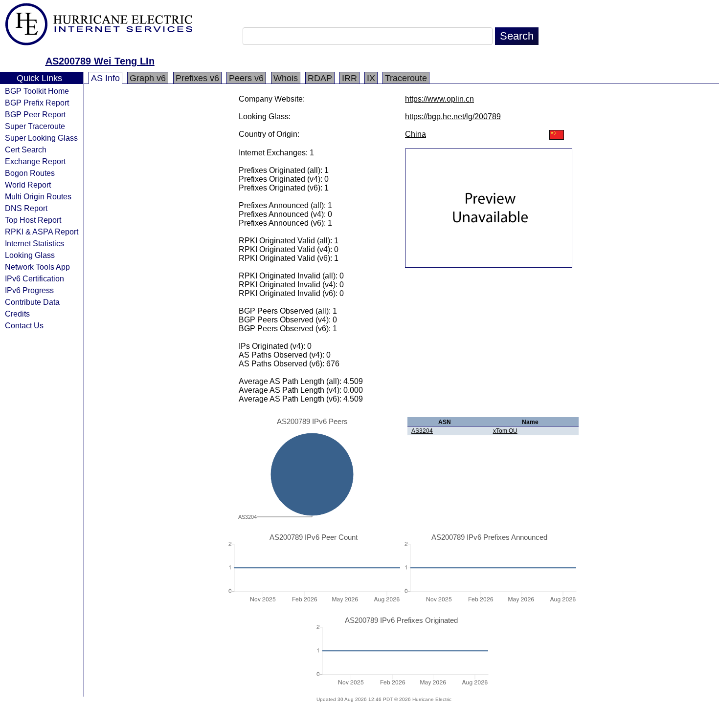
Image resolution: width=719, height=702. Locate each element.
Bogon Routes (30, 173)
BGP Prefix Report (37, 102)
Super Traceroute (35, 126)
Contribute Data (32, 302)
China (415, 134)
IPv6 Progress (29, 290)
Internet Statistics (34, 243)
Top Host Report (33, 219)
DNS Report (26, 208)
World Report (28, 184)
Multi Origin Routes (38, 196)
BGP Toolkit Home (37, 90)
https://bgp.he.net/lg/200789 (453, 116)
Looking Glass (30, 255)
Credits (17, 313)
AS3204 (422, 430)
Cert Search (25, 149)
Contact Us (24, 325)
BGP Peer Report (35, 114)
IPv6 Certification (34, 278)
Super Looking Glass (41, 137)
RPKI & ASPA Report (41, 231)
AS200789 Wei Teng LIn (100, 61)
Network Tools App (37, 266)
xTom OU (505, 430)
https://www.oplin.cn (439, 99)
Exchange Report (35, 161)
